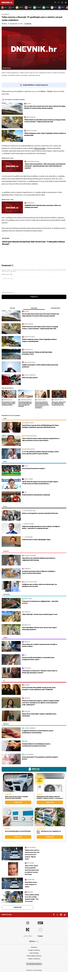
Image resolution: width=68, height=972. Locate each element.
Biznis (55, 7)
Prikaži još (17, 907)
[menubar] (62, 2)
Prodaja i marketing (34, 950)
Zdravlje (47, 7)
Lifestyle (30, 7)
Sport (13, 7)
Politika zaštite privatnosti (34, 956)
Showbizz (21, 7)
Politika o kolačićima (34, 958)
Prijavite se (34, 297)
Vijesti (5, 7)
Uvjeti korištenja (34, 953)
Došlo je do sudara (39, 148)
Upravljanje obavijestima (34, 964)
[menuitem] (62, 2)
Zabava (63, 7)
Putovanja (38, 7)
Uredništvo (34, 947)
